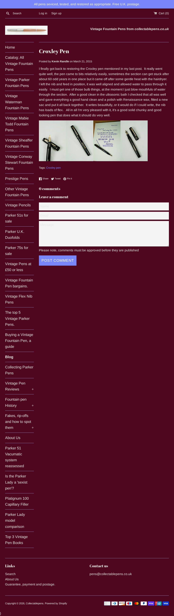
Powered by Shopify (56, 603)
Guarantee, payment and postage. (30, 584)
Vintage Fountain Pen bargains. (19, 283)
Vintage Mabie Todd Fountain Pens (17, 124)
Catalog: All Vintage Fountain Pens (19, 63)
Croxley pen (53, 167)
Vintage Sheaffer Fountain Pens (19, 143)
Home (10, 47)
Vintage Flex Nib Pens (18, 299)
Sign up (56, 13)
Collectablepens (35, 603)
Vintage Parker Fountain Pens (17, 83)
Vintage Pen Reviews (19, 386)
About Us (12, 438)
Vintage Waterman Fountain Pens (17, 102)
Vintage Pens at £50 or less (18, 267)
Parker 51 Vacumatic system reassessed (14, 457)
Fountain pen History (19, 402)
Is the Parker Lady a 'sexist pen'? (16, 482)
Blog (9, 357)
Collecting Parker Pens (19, 370)
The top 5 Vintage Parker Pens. (17, 318)
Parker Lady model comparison (15, 520)
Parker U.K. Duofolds (14, 234)
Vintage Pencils (18, 205)
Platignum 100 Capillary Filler (17, 501)
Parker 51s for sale (16, 218)
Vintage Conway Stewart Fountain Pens (19, 162)
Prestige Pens (16, 178)
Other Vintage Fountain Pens (17, 192)
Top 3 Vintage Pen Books (16, 540)
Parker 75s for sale (16, 251)
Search (10, 574)
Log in (43, 13)
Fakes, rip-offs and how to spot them (19, 422)
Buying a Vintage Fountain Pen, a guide (19, 341)
